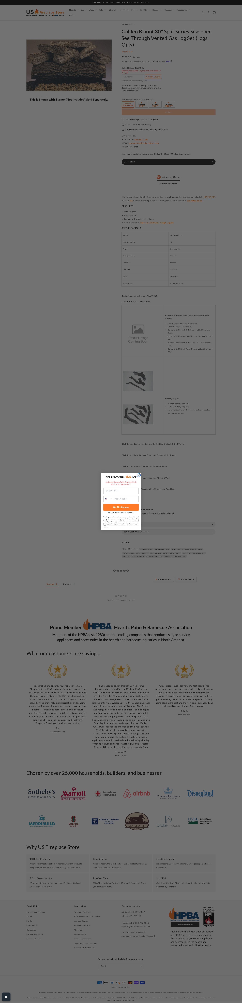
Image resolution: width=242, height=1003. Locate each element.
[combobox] (107, 499)
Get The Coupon (121, 507)
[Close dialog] (139, 475)
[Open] (6, 997)
